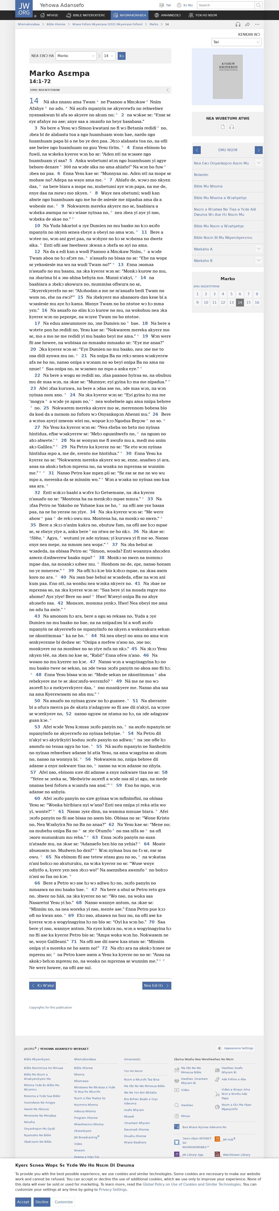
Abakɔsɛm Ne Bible (37, 1141)
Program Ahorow (86, 1117)
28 (64, 440)
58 (165, 772)
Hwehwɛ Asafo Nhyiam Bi (229, 1070)
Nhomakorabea (29, 24)
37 (115, 545)
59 (119, 785)
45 (134, 649)
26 (156, 414)
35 (33, 525)
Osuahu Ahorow (135, 1136)
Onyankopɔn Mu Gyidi (39, 1128)
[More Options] (257, 24)
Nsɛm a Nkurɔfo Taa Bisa (141, 1079)
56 (88, 759)
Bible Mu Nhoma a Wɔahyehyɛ (220, 198)
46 (146, 655)
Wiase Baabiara (135, 1142)
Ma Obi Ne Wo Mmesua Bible (144, 1086)
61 (61, 811)
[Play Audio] (238, 24)
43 (37, 616)
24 (73, 395)
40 (64, 577)
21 (84, 356)
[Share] (248, 24)
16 (45, 310)
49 (119, 681)
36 (136, 531)
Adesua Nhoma (85, 1111)
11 (144, 232)
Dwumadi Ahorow (136, 1129)
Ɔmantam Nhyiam (137, 1123)
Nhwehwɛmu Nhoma (89, 1124)
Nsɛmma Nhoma (86, 1104)
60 (37, 798)
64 (147, 844)
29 (64, 447)
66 (37, 883)
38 (102, 558)
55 (99, 746)
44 (94, 636)
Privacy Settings (113, 1190)
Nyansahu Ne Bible (37, 1135)
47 (93, 662)
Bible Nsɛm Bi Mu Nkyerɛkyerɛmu (223, 238)
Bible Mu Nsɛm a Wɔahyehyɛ (219, 226)
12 (37, 252)
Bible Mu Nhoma (208, 186)
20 (33, 349)
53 (37, 727)
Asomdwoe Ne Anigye (39, 1102)
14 (36, 101)
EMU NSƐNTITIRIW (206, 286)
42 (61, 603)
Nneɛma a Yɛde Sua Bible (42, 1096)
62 (112, 824)
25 (46, 408)
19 (145, 336)
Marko (154, 24)
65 (49, 857)
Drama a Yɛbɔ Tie (86, 1157)
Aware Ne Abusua (36, 1109)
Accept (23, 1202)
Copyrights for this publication (50, 1007)
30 (129, 453)
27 (37, 427)
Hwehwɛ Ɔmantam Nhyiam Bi (191, 1081)
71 (74, 942)
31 (51, 473)
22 (37, 375)
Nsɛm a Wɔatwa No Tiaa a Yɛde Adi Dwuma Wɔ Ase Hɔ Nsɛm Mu (225, 212)
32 (37, 493)
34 (93, 512)
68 (79, 903)
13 (121, 265)
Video (78, 1144)
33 (150, 499)
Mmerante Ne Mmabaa (40, 1115)
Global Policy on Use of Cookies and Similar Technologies (192, 1184)
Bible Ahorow (56, 24)
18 (145, 323)
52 (69, 714)
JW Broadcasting (87, 1137)
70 (152, 922)
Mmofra (29, 1122)
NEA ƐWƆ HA (42, 56)
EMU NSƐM (227, 150)
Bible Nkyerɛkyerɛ (37, 1059)
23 (33, 388)
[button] (85, 15)
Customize (64, 1202)
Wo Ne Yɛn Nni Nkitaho (140, 1092)
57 (33, 772)
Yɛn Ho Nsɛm (133, 1071)
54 (131, 733)
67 (95, 890)
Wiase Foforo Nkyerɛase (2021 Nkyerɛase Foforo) (107, 24)
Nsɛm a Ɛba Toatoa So (89, 1098)
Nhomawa (81, 1081)
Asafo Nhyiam (134, 1110)
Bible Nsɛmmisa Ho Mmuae (43, 1068)
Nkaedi (129, 1116)
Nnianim (201, 175)
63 (95, 837)
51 (136, 701)
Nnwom (79, 1150)
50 (37, 701)
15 (81, 297)
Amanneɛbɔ (132, 1059)
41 (138, 583)
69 (71, 915)
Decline (42, 1202)
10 (37, 226)
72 (105, 948)
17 (37, 323)
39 (71, 571)
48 (39, 675)
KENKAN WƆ (249, 34)
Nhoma (79, 1074)
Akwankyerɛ (83, 1130)
